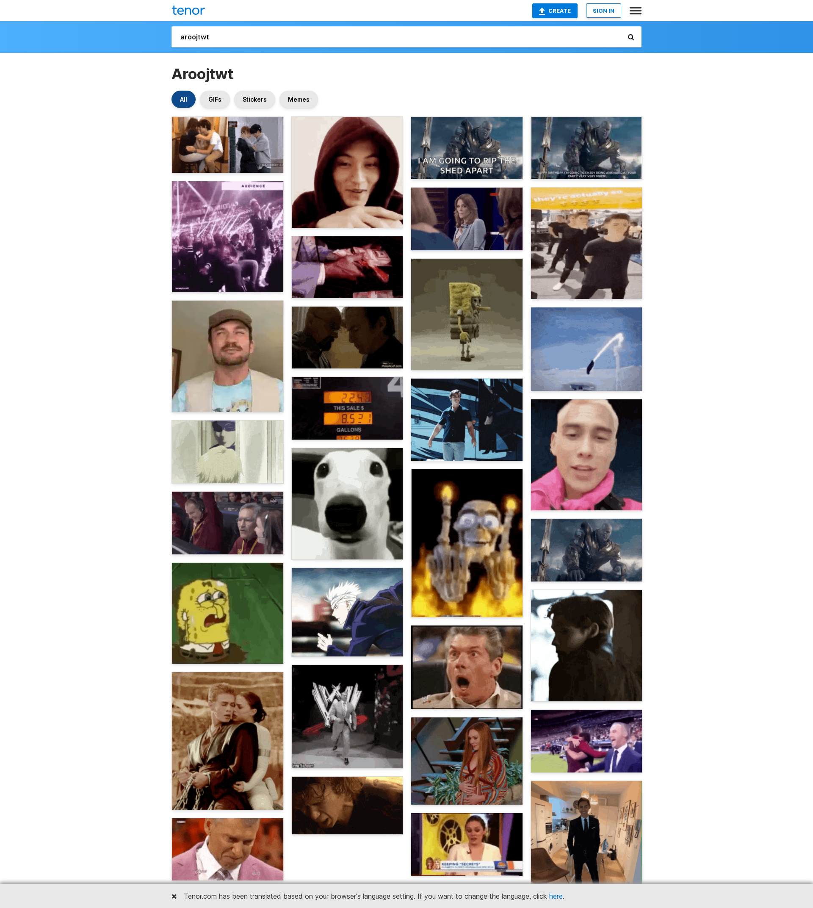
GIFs (214, 99)
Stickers (255, 99)
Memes (299, 99)
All (183, 99)
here (556, 896)
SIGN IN (603, 10)
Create (559, 10)
